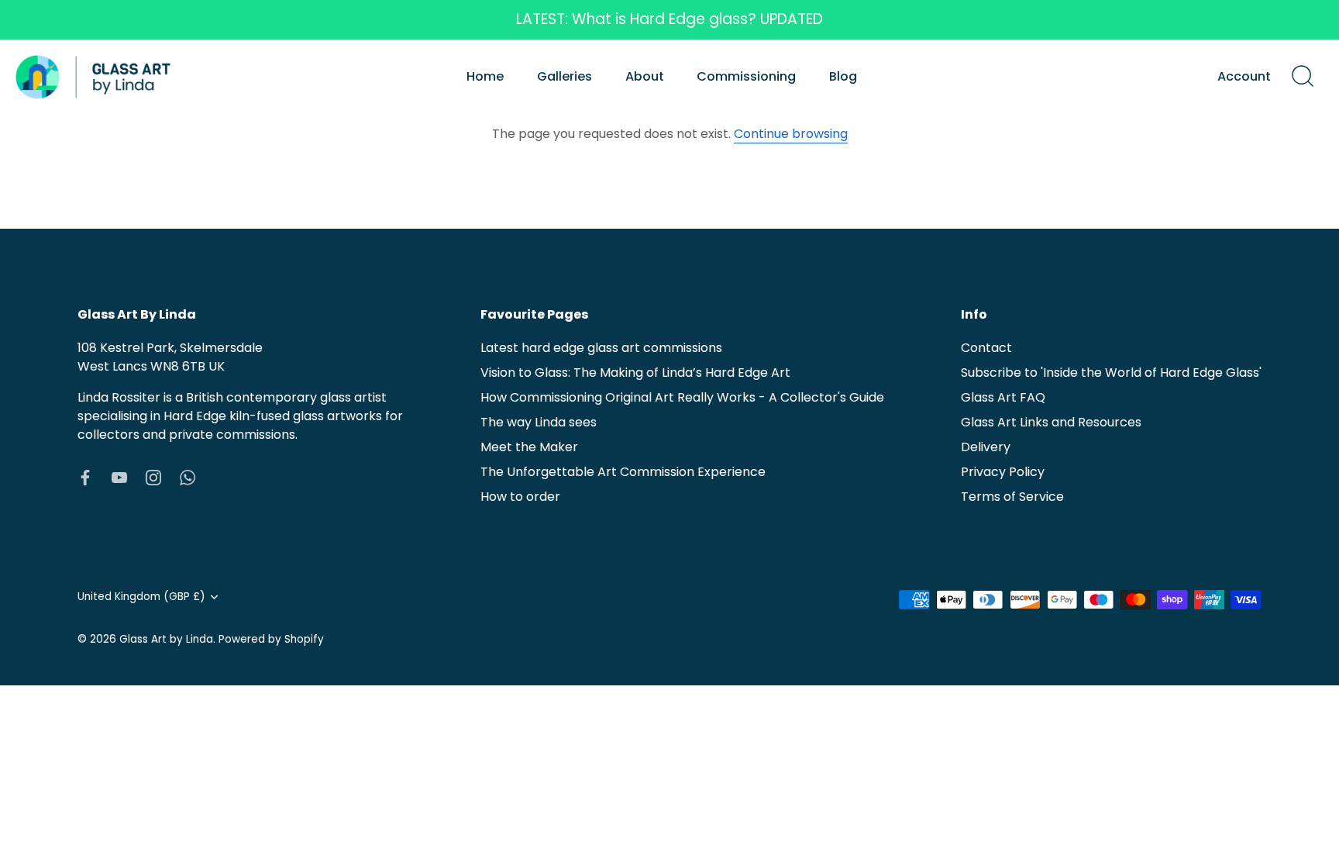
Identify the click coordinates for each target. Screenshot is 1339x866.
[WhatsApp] (187, 476)
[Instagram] (153, 476)
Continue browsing (791, 134)
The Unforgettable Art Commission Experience (623, 472)
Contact (986, 348)
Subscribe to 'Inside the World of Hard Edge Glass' (1111, 372)
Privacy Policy (1003, 472)
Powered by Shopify (271, 639)
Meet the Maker (529, 447)
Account (1244, 76)
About (644, 76)
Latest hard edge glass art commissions (601, 348)
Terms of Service (1012, 496)
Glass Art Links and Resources (1051, 422)
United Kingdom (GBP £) (141, 596)
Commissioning (746, 76)
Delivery (985, 447)
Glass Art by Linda (166, 639)
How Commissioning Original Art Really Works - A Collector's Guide (682, 397)
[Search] (1303, 77)
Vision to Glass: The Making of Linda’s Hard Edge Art (635, 372)
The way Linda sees (538, 422)
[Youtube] (119, 476)
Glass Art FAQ (1003, 397)
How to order (520, 496)
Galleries (564, 76)
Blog (843, 76)
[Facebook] (85, 476)
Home (485, 76)
